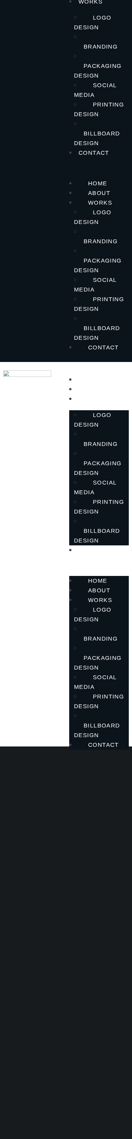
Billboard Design (97, 138)
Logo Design (92, 22)
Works (100, 202)
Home (97, 183)
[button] (99, 167)
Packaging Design (98, 71)
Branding (101, 46)
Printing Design (99, 109)
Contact (93, 153)
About (99, 193)
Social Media (95, 90)
